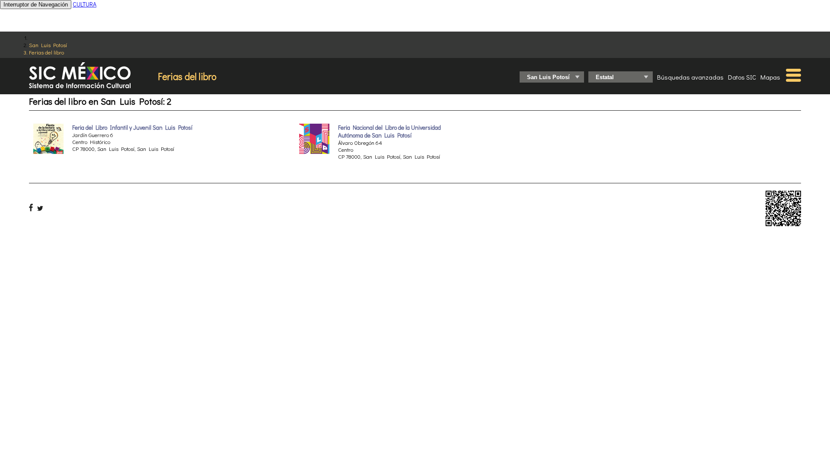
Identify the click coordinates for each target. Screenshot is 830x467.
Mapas (770, 77)
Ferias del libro (46, 52)
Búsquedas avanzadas (690, 77)
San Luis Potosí (48, 44)
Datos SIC (742, 77)
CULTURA (84, 4)
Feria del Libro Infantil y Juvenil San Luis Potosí (132, 127)
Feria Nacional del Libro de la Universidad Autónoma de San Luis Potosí (389, 131)
